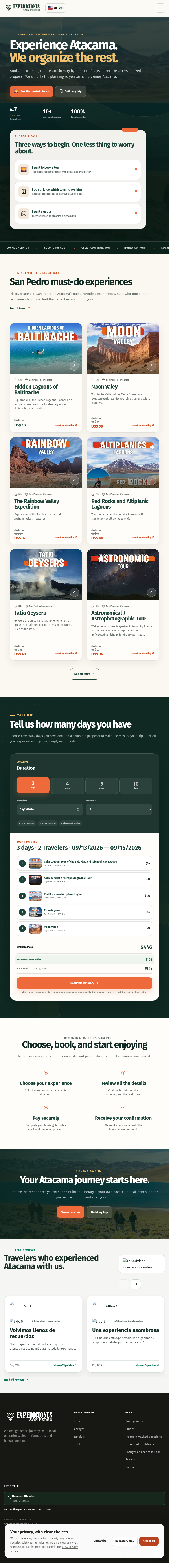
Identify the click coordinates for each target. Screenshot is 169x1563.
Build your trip (135, 1421)
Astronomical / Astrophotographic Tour (118, 616)
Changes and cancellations (142, 1452)
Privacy (130, 1459)
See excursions (70, 1212)
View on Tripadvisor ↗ (65, 1365)
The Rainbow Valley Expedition (36, 504)
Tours (76, 1421)
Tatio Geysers (30, 613)
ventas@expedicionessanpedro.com (27, 1509)
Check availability (66, 425)
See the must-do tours (31, 91)
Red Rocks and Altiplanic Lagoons (119, 504)
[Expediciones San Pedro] (22, 8)
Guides (129, 1429)
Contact (130, 1467)
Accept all (149, 1541)
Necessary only (124, 1541)
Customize (100, 1541)
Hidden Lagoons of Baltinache (35, 389)
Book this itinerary (84, 983)
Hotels (77, 1444)
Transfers (79, 1436)
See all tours (20, 309)
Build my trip (71, 91)
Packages (78, 1429)
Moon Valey (104, 386)
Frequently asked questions (143, 1436)
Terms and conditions (139, 1444)
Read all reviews (16, 1379)
